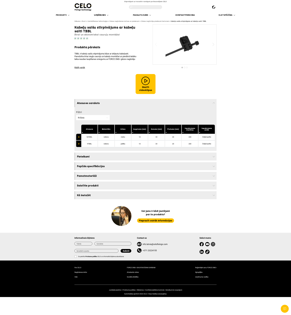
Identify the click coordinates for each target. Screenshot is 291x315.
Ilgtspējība (198, 272)
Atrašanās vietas (133, 272)
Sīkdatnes (140, 290)
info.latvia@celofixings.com (155, 244)
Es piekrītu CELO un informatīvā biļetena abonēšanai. (101, 256)
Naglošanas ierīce (80, 272)
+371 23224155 (150, 250)
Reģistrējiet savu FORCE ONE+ (206, 267)
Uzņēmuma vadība (201, 277)
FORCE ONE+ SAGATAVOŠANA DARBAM (141, 267)
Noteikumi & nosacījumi (174, 290)
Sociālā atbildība (132, 277)
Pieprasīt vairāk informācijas (155, 220)
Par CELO (77, 267)
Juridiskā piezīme (115, 290)
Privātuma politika (91, 256)
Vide (76, 277)
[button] (213, 44)
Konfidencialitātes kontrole (154, 290)
